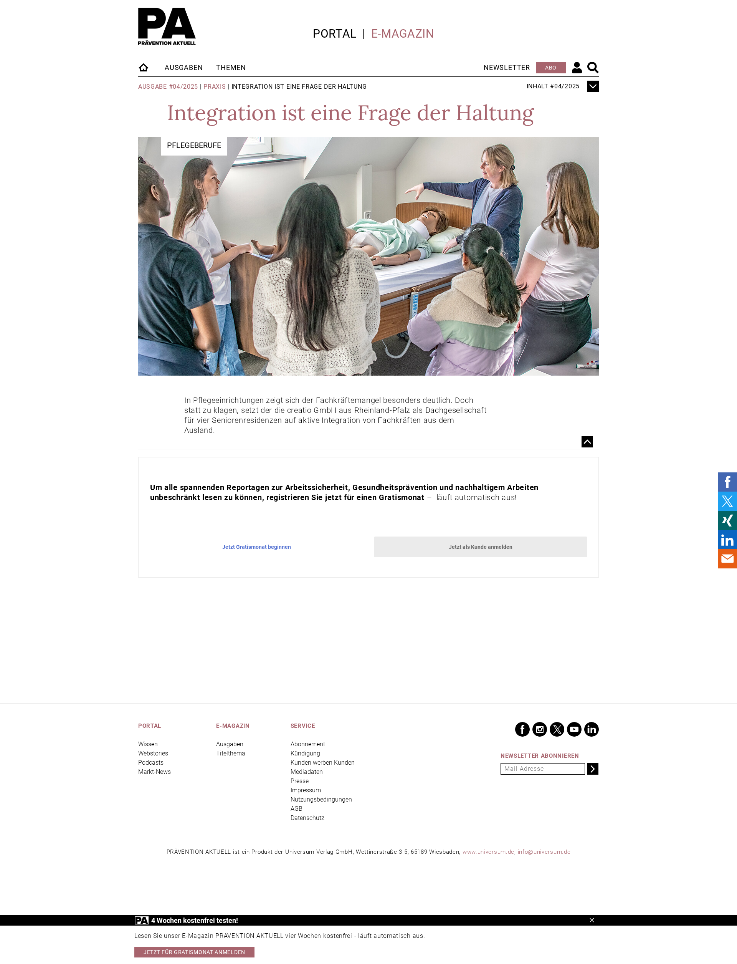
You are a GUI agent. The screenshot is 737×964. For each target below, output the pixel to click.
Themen (231, 67)
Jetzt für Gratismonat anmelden (194, 952)
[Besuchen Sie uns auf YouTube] (574, 729)
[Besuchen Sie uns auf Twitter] (557, 729)
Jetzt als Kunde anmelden (480, 547)
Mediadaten (307, 771)
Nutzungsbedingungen (321, 799)
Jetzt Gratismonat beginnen (256, 547)
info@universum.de (544, 851)
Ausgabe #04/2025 (168, 86)
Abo (551, 68)
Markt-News (154, 771)
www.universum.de (488, 851)
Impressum (306, 790)
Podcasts (151, 762)
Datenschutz (307, 818)
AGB (296, 808)
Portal (335, 33)
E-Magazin (402, 33)
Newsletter (507, 67)
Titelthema (230, 753)
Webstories (153, 753)
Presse (300, 781)
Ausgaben (184, 67)
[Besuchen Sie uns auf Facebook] (522, 729)
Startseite (144, 67)
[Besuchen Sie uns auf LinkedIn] (591, 729)
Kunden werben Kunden (323, 762)
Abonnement (308, 744)
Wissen (148, 744)
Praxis (214, 86)
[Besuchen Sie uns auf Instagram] (539, 729)
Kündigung (305, 753)
